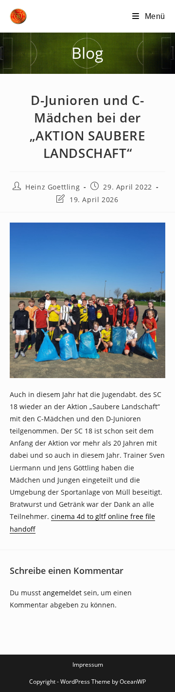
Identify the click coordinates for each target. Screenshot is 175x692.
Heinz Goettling (52, 186)
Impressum (87, 664)
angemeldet (62, 592)
